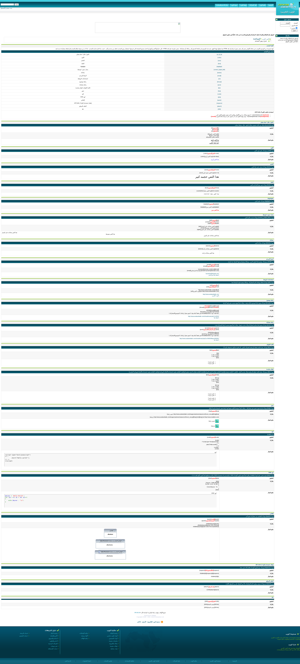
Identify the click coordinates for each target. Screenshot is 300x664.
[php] (219, 97)
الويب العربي (265, 39)
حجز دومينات (54, 646)
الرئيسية (234, 661)
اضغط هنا (216, 317)
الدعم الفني (67, 661)
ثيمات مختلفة (114, 648)
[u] (217, 54)
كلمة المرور (295, 25)
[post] (219, 85)
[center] (216, 69)
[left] (224, 69)
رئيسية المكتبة (114, 633)
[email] (219, 75)
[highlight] (219, 66)
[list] (219, 88)
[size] (219, 60)
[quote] (219, 100)
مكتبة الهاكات (84, 638)
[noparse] (219, 103)
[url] (219, 78)
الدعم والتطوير (54, 641)
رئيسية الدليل (54, 633)
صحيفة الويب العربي (215, 661)
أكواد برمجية (84, 636)
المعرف (296, 23)
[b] (221, 54)
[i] (219, 54)
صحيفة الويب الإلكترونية (153, 621)
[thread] (219, 82)
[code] (219, 94)
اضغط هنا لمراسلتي (213, 275)
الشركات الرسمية (53, 643)
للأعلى (139, 621)
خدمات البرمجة (24, 633)
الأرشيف (144, 621)
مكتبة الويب (193, 661)
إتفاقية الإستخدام (129, 661)
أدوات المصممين (113, 638)
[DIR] (219, 109)
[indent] (219, 72)
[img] (219, 91)
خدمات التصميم (23, 636)
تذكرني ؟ (293, 28)
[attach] (219, 106)
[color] (219, 57)
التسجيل (3, 8)
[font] (219, 63)
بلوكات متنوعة (114, 646)
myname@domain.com (212, 273)
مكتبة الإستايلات (83, 633)
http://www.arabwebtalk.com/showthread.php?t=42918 (203, 316)
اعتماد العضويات (86, 661)
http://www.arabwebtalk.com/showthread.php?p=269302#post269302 (199, 338)
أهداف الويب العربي (153, 661)
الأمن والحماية (54, 636)
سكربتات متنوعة (113, 641)
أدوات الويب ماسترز (112, 636)
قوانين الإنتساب (107, 661)
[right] (220, 69)
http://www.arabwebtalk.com (211, 294)
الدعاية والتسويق (53, 638)
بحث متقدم (9, 8)
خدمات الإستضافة (53, 648)
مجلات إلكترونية (113, 643)
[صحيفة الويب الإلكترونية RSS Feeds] (162, 621)
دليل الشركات (176, 661)
